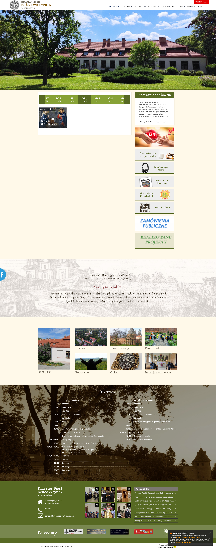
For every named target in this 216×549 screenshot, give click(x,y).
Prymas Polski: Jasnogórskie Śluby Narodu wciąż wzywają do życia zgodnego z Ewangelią (154, 493)
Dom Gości (177, 6)
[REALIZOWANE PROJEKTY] (154, 240)
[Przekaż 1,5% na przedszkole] (154, 137)
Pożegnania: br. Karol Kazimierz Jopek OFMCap (154, 512)
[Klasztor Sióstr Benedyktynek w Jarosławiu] (15, 5)
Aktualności (114, 6)
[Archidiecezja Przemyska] (96, 532)
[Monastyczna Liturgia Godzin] (154, 154)
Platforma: (166, 545)
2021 (46, 99)
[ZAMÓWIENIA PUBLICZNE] (154, 223)
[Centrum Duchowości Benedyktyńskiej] (119, 532)
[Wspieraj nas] (154, 208)
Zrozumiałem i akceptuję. (184, 542)
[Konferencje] (154, 168)
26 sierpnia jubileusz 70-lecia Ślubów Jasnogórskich (154, 516)
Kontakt (202, 6)
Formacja (139, 6)
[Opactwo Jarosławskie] (143, 532)
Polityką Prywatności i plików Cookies (188, 537)
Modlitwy (152, 6)
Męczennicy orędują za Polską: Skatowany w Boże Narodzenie (154, 509)
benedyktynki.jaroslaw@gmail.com (59, 516)
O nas (127, 6)
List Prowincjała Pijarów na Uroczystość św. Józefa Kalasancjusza (154, 501)
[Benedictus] (154, 181)
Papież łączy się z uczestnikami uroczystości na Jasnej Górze (154, 497)
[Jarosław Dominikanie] (166, 532)
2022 (97, 99)
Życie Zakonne (141, 489)
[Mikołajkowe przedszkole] (154, 195)
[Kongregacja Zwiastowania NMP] (73, 532)
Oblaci (165, 6)
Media (190, 6)
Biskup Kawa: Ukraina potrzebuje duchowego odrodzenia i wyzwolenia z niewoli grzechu (154, 520)
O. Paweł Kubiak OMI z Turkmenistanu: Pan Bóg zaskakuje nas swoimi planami (154, 505)
